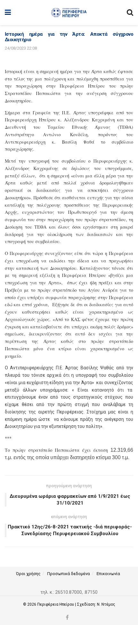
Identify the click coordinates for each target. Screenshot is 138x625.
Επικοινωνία (108, 573)
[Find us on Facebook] (67, 617)
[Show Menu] (8, 12)
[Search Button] (130, 12)
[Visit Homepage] (68, 12)
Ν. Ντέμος (106, 604)
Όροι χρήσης (28, 573)
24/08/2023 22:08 (21, 48)
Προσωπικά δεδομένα (68, 573)
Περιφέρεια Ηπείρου (56, 604)
